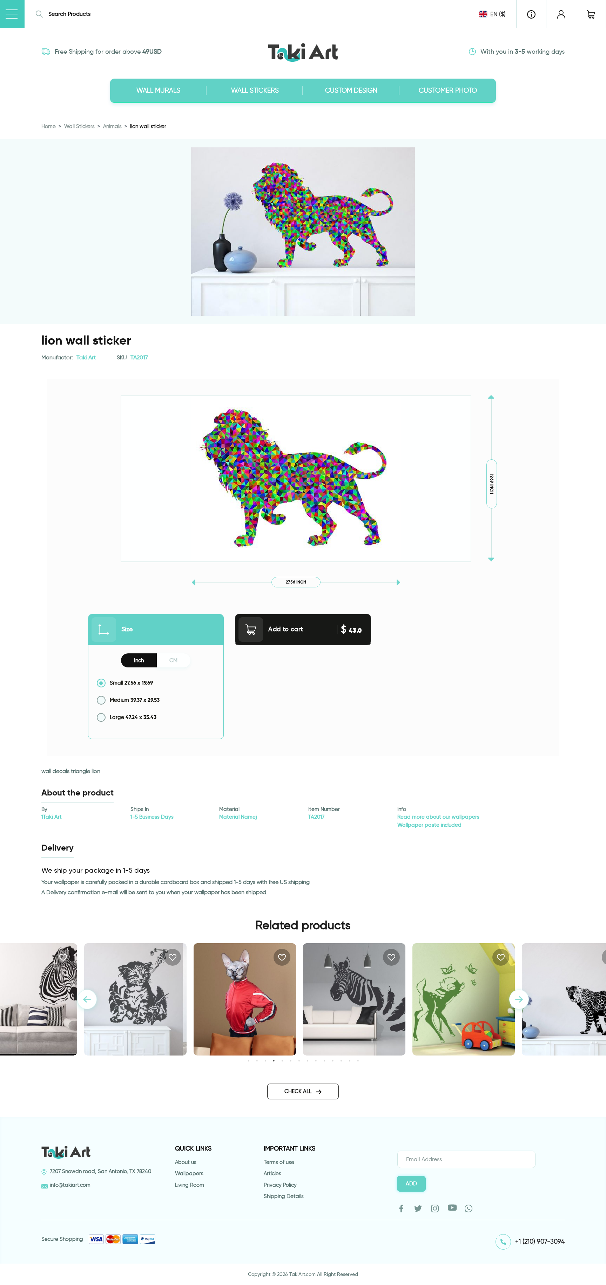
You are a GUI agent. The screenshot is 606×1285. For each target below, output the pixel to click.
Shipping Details (284, 1196)
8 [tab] (307, 1060)
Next (519, 999)
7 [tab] (299, 1060)
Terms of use (279, 1162)
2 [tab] (257, 1060)
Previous (87, 999)
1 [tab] (248, 1060)
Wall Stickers (79, 126)
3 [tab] (265, 1060)
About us (185, 1162)
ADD (411, 1183)
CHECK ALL (298, 1091)
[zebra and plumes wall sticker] (245, 999)
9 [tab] (315, 1060)
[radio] (156, 683)
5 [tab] (282, 1060)
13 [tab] (349, 1060)
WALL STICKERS (255, 90)
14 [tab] (358, 1060)
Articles (272, 1173)
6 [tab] (290, 1060)
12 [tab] (341, 1060)
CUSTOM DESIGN (351, 90)
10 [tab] (324, 1060)
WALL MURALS (158, 90)
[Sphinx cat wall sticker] (135, 999)
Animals (112, 126)
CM (173, 660)
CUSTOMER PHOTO (448, 90)
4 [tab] (273, 1060)
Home (48, 126)
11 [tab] (332, 1060)
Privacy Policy (280, 1185)
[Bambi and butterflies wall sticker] (354, 999)
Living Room (189, 1185)
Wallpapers (189, 1173)
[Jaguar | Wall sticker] (463, 999)
